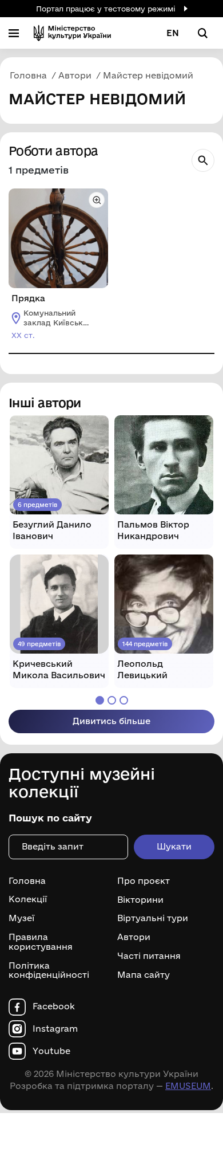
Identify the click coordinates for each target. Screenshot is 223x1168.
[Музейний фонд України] (72, 33)
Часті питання (149, 956)
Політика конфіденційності (49, 970)
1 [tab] (99, 700)
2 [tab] (111, 700)
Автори (133, 937)
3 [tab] (124, 700)
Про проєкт (143, 881)
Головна (27, 881)
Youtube (51, 1051)
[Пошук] (203, 160)
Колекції (28, 899)
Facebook (54, 1006)
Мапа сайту (143, 975)
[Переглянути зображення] (97, 200)
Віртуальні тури (152, 918)
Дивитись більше (111, 721)
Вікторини (140, 899)
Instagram (55, 1028)
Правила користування (41, 942)
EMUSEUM (188, 1086)
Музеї (21, 918)
